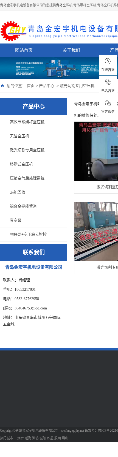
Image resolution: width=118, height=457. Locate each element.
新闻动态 (85, 396)
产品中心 (46, 85)
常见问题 (84, 426)
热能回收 (17, 192)
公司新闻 (84, 409)
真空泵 (15, 220)
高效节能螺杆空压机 (27, 122)
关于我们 (71, 50)
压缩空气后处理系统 (27, 178)
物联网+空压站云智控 (28, 234)
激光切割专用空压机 (77, 85)
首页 (31, 85)
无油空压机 (19, 136)
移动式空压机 (21, 164)
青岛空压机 (64, 5)
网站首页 (24, 50)
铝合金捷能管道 (23, 206)
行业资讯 (84, 418)
